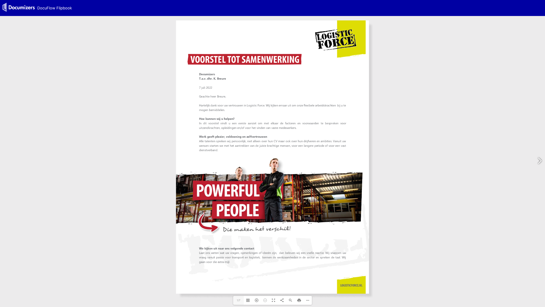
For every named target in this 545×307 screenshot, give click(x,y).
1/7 (238, 300)
